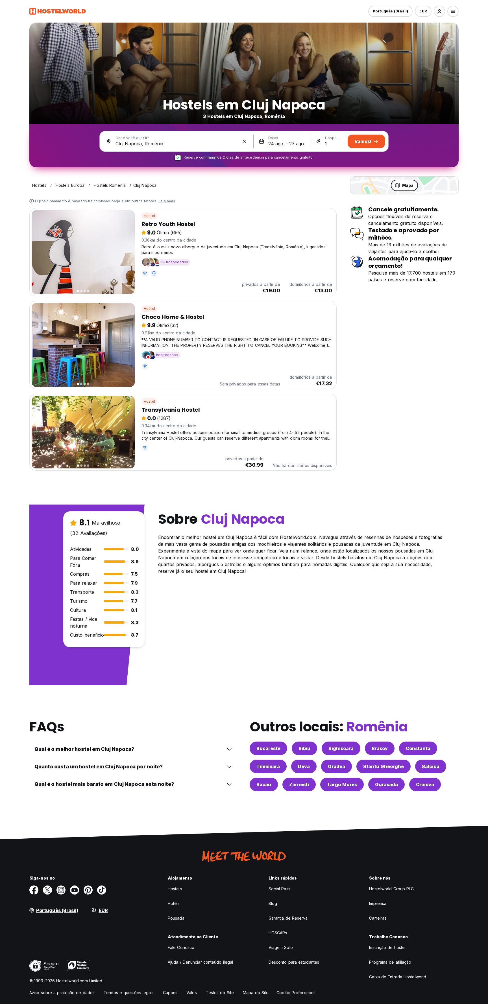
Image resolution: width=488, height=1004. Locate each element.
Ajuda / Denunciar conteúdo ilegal (200, 962)
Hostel (149, 216)
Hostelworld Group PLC (391, 888)
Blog (273, 903)
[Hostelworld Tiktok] (101, 890)
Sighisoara (341, 748)
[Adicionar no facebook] (33, 890)
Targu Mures (342, 784)
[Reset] (244, 141)
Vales (191, 992)
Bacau (263, 784)
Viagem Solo (281, 947)
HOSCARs (278, 932)
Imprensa (377, 903)
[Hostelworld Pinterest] (88, 890)
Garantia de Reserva (288, 918)
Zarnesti (299, 784)
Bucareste (268, 748)
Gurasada (386, 784)
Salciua (430, 766)
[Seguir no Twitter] (47, 890)
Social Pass (279, 888)
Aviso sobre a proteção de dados (62, 992)
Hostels (175, 888)
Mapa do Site (256, 992)
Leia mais (166, 201)
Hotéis (174, 903)
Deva (304, 766)
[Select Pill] (439, 11)
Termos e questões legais (129, 992)
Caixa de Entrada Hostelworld (397, 976)
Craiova (425, 784)
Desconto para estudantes (294, 962)
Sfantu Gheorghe (383, 766)
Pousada (176, 918)
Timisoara (268, 766)
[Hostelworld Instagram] (61, 890)
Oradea (336, 766)
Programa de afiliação (390, 962)
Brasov (380, 748)
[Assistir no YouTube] (74, 890)
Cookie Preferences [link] (295, 992)
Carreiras (377, 918)
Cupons (170, 992)
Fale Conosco (181, 947)
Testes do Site (220, 992)
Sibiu (304, 748)
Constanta (418, 748)
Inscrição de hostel (387, 947)
